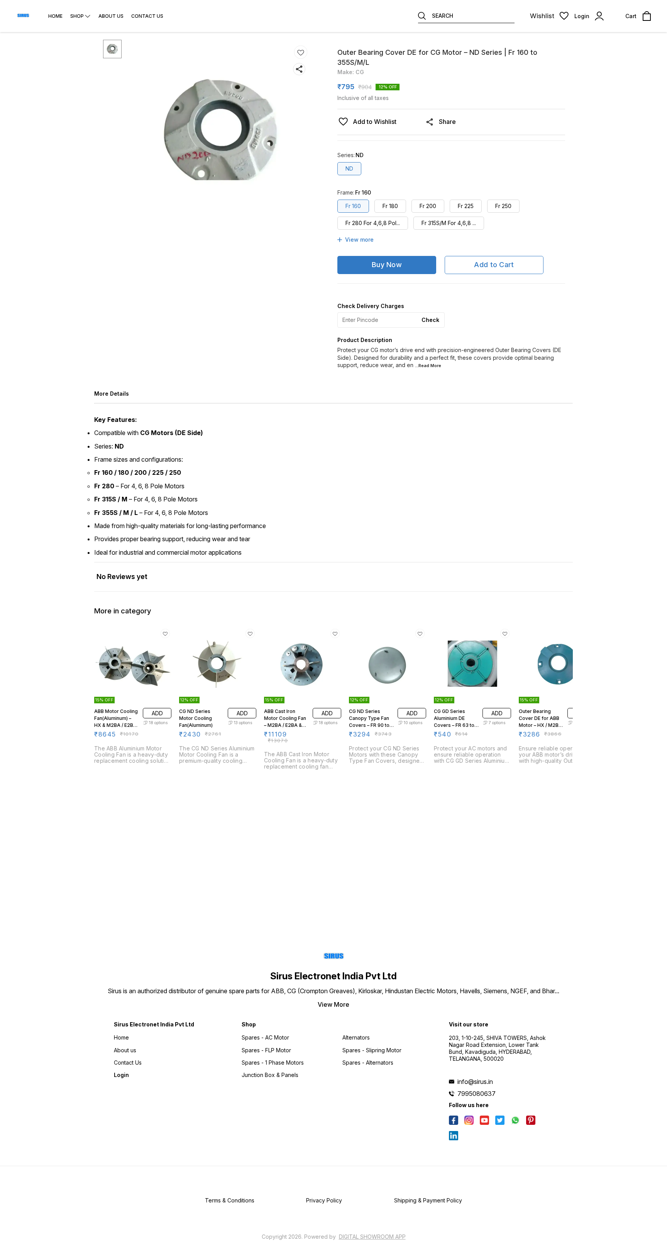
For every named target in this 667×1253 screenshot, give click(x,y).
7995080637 (476, 1093)
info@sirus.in (475, 1081)
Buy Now (387, 265)
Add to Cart (494, 265)
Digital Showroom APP (372, 1236)
